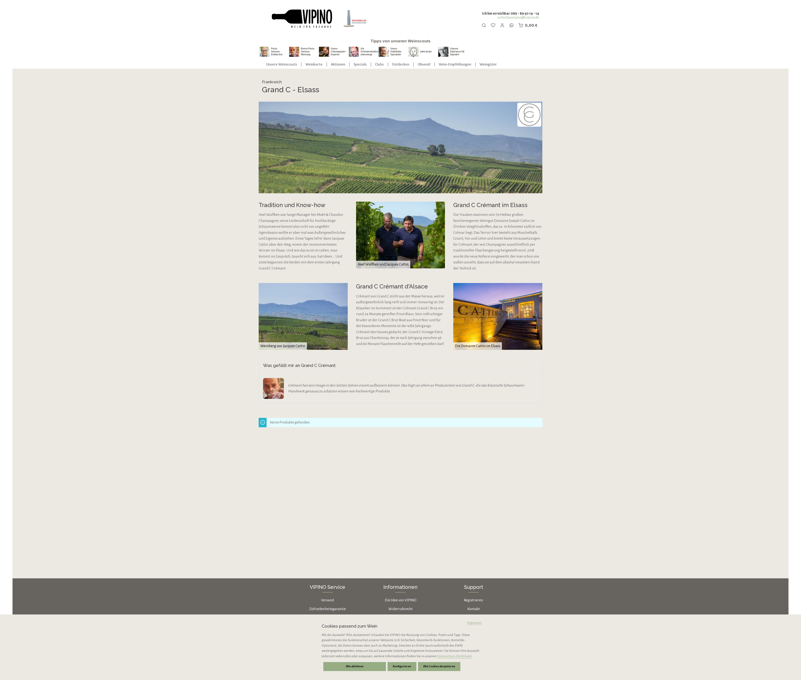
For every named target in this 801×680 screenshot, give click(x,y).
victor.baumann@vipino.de (518, 17)
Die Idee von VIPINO (400, 600)
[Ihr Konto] (502, 25)
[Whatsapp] (511, 25)
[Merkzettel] (493, 25)
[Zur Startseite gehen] (301, 18)
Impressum (474, 622)
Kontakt (473, 609)
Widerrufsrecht (400, 609)
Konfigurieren (402, 666)
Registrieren (473, 600)
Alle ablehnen (355, 666)
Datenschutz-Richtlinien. (454, 656)
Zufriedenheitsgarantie (327, 609)
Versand (327, 600)
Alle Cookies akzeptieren (439, 666)
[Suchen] (484, 25)
